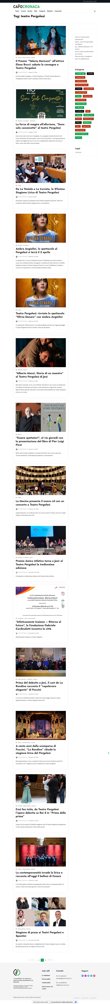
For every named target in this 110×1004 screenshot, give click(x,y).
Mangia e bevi (89, 115)
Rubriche (50, 11)
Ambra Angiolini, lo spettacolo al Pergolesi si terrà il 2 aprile (36, 250)
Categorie (42, 11)
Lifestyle (78, 115)
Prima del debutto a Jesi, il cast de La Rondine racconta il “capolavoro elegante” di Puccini (39, 686)
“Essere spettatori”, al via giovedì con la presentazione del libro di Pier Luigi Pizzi (40, 441)
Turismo (78, 138)
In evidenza (26, 120)
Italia (35, 11)
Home (17, 11)
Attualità (20, 120)
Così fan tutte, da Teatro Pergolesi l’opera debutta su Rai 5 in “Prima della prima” (41, 812)
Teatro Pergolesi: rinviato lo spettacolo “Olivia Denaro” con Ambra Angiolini (40, 315)
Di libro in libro (80, 104)
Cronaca (78, 89)
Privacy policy (46, 979)
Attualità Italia (80, 77)
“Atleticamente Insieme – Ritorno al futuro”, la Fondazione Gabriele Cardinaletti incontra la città (38, 625)
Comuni (23, 11)
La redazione (46, 975)
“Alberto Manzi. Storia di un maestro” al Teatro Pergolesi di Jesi (39, 375)
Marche (30, 11)
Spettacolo (32, 120)
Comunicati (57, 11)
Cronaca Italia (89, 89)
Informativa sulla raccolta (40, 1002)
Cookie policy (46, 983)
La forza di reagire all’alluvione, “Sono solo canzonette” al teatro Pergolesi (40, 126)
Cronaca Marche (81, 92)
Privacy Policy (78, 152)
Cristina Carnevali (22, 132)
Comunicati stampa (81, 85)
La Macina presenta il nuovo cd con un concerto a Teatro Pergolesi (40, 502)
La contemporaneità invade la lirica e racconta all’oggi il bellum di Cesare (39, 874)
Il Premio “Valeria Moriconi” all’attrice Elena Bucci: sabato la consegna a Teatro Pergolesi (40, 64)
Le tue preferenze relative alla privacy (62, 1002)
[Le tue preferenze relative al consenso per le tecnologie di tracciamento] (108, 753)
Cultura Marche (26, 57)
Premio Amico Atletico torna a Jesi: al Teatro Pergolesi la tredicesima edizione (39, 564)
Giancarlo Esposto (22, 572)
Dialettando (79, 107)
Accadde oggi (80, 74)
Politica (78, 122)
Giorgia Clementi (22, 72)
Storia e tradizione (81, 134)
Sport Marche (31, 618)
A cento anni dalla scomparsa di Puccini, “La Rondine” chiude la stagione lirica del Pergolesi (36, 749)
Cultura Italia (87, 96)
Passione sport (88, 119)
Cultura (20, 57)
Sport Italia (86, 126)
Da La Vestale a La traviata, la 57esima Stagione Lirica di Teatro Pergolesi (40, 190)
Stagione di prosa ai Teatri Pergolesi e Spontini (40, 934)
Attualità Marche (81, 81)
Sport (31, 557)
